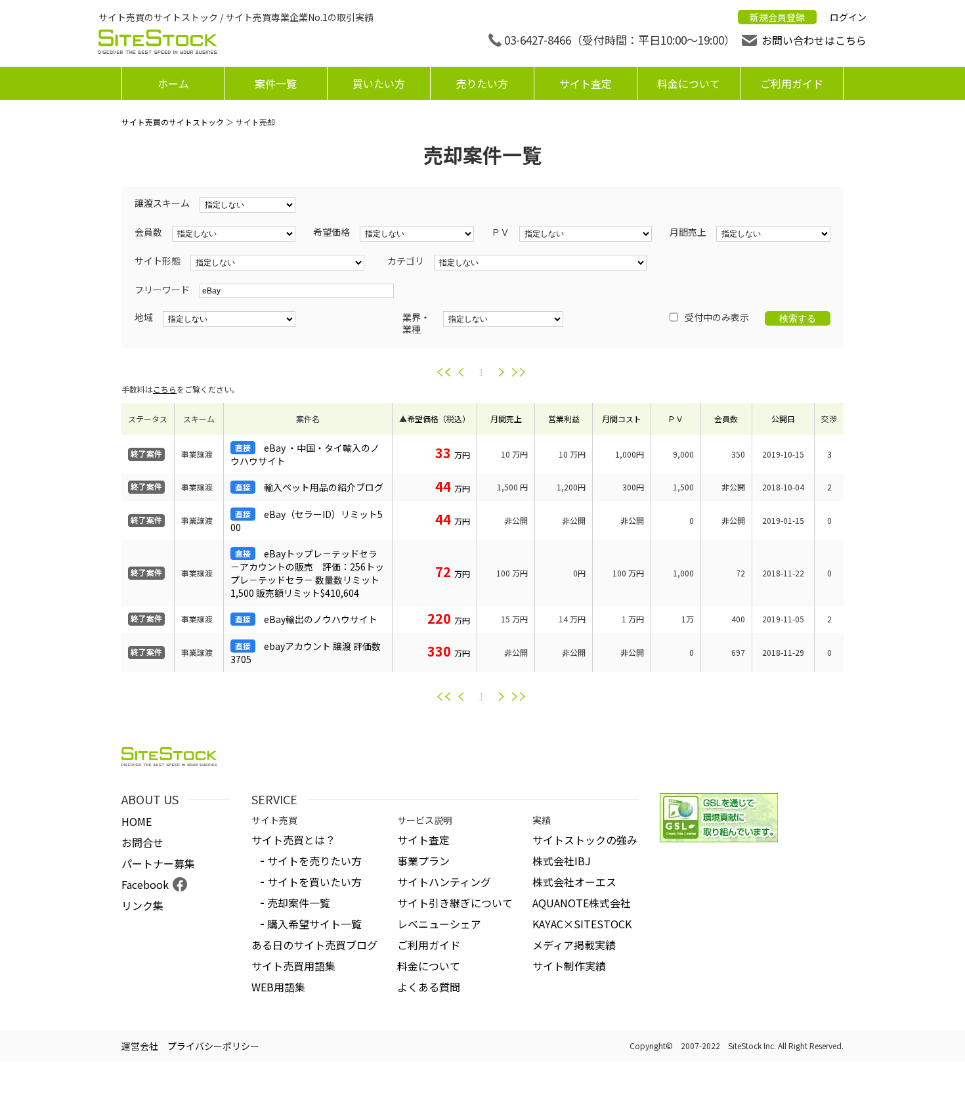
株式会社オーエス (574, 882)
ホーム (173, 83)
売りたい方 (482, 83)
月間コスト (621, 418)
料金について (688, 83)
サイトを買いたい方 (314, 882)
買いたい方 (379, 83)
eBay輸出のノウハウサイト (320, 619)
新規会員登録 (777, 17)
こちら (165, 389)
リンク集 (142, 905)
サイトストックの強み (584, 840)
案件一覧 (276, 83)
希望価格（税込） (438, 418)
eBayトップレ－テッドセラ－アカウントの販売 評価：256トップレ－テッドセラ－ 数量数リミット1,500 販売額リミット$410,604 (307, 573)
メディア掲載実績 (574, 945)
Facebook (145, 884)
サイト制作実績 (569, 966)
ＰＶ (675, 418)
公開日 (783, 418)
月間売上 (506, 418)
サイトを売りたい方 (314, 861)
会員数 (726, 418)
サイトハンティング (444, 882)
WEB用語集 (278, 987)
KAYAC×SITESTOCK (582, 924)
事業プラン (423, 861)
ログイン (848, 17)
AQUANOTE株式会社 (581, 903)
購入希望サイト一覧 (314, 924)
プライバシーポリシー (213, 1045)
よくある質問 (428, 987)
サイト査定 (585, 83)
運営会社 (139, 1045)
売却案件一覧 (298, 903)
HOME (136, 821)
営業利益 (564, 418)
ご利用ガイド (791, 83)
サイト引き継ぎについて (455, 903)
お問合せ (142, 842)
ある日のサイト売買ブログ (314, 945)
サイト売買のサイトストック (172, 121)
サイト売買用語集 (293, 966)
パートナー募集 (158, 863)
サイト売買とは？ (293, 840)
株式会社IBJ (561, 861)
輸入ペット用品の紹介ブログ (323, 487)
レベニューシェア (439, 924)
